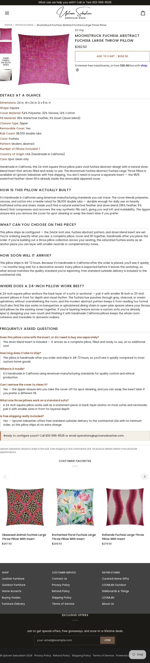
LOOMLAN (108, 597)
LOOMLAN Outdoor (114, 585)
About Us (108, 604)
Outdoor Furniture (13, 585)
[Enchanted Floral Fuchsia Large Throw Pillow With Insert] (75, 507)
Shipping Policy (61, 597)
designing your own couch (27, 313)
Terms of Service (63, 604)
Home (8, 24)
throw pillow (47, 240)
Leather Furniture (13, 579)
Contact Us (59, 579)
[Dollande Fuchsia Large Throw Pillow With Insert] (125, 507)
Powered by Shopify (128, 655)
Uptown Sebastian (14, 655)
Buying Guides (11, 597)
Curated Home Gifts (115, 579)
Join (107, 640)
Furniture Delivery (13, 604)
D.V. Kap (79, 30)
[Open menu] (10, 13)
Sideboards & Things (115, 591)
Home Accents (24, 24)
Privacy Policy (61, 585)
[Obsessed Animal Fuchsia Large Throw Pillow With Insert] (25, 507)
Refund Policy (61, 591)
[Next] (144, 476)
